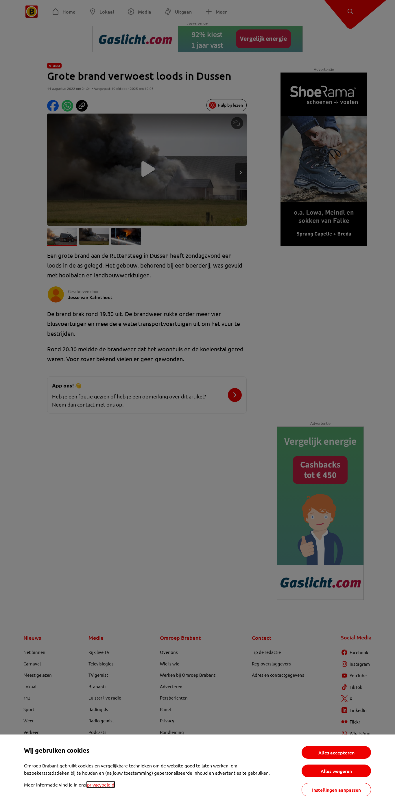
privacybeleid (100, 784)
